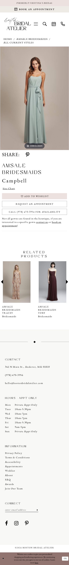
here (36, 563)
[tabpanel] (34, 98)
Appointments (14, 466)
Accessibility (13, 462)
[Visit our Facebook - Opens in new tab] (6, 523)
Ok (65, 559)
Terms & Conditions (17, 457)
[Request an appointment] (53, 24)
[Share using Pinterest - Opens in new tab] (27, 155)
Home (8, 39)
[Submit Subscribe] (37, 510)
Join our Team (14, 488)
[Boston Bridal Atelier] (17, 24)
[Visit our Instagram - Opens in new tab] (16, 523)
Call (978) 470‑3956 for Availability (34, 212)
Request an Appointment (34, 204)
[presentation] (30, 282)
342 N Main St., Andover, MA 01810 (27, 367)
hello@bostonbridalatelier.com (24, 383)
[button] (35, 24)
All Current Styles (19, 42)
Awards (9, 484)
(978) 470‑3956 (14, 375)
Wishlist (10, 471)
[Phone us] (62, 24)
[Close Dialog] (3, 558)
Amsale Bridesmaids (32, 39)
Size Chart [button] (9, 188)
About (9, 475)
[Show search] (44, 24)
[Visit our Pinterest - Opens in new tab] (27, 523)
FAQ (8, 479)
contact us (42, 222)
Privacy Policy (13, 453)
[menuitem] (35, 24)
